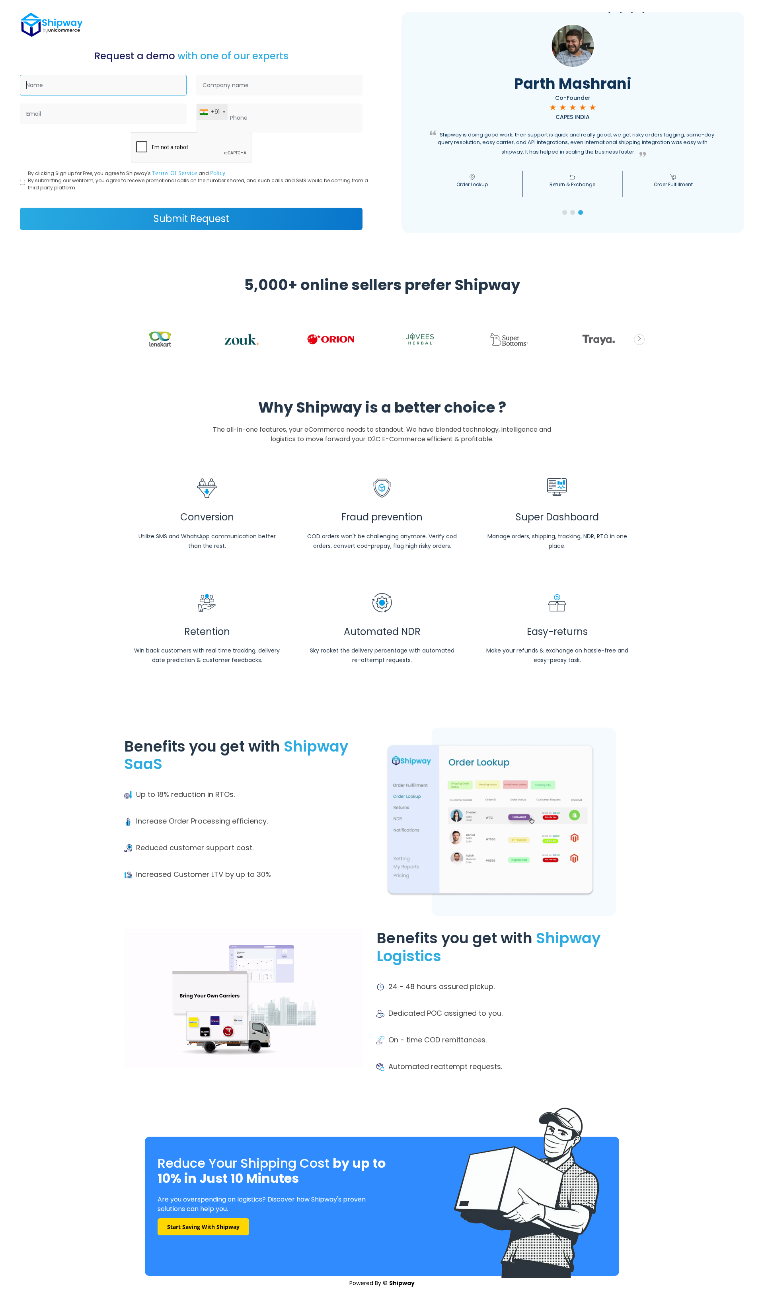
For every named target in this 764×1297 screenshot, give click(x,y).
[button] (564, 212)
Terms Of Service (174, 173)
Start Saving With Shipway (203, 1227)
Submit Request (191, 218)
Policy (217, 173)
